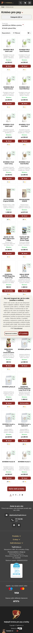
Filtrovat (17, 33)
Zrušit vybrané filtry (9, 28)
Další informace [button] (15, 543)
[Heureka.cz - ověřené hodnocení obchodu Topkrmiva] (16, 570)
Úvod (2, 7)
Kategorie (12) (16, 17)
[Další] (20, 495)
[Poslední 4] (22, 495)
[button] (22, 12)
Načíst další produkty (16, 489)
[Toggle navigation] (21, 3)
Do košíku (9, 216)
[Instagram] (19, 525)
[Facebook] (14, 525)
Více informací (18, 328)
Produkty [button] (15, 536)
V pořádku (24, 333)
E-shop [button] (15, 539)
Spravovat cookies (11, 333)
